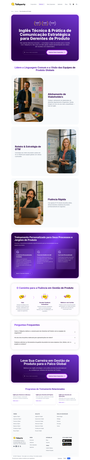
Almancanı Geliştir (39, 423)
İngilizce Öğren (16, 416)
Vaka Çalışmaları (33, 444)
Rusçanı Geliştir (38, 430)
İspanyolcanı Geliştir (39, 418)
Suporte (48, 442)
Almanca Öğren (16, 423)
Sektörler (32, 442)
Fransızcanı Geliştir (39, 421)
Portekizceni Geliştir (39, 428)
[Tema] (73, 4)
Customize (60, 458)
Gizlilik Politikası (49, 448)
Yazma (58, 426)
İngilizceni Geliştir (39, 416)
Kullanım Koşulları (49, 450)
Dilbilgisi (58, 418)
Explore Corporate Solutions (22, 273)
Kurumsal (32, 440)
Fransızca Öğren (17, 421)
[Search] (70, 4)
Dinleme (58, 421)
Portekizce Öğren (17, 428)
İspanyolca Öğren (17, 418)
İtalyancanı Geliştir (39, 426)
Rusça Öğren (16, 430)
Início (12, 11)
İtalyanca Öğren (16, 426)
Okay (69, 458)
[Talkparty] (18, 4)
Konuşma (59, 423)
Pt (76, 4)
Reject (65, 458)
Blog (47, 440)
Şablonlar (32, 447)
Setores (16, 11)
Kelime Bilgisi (59, 416)
